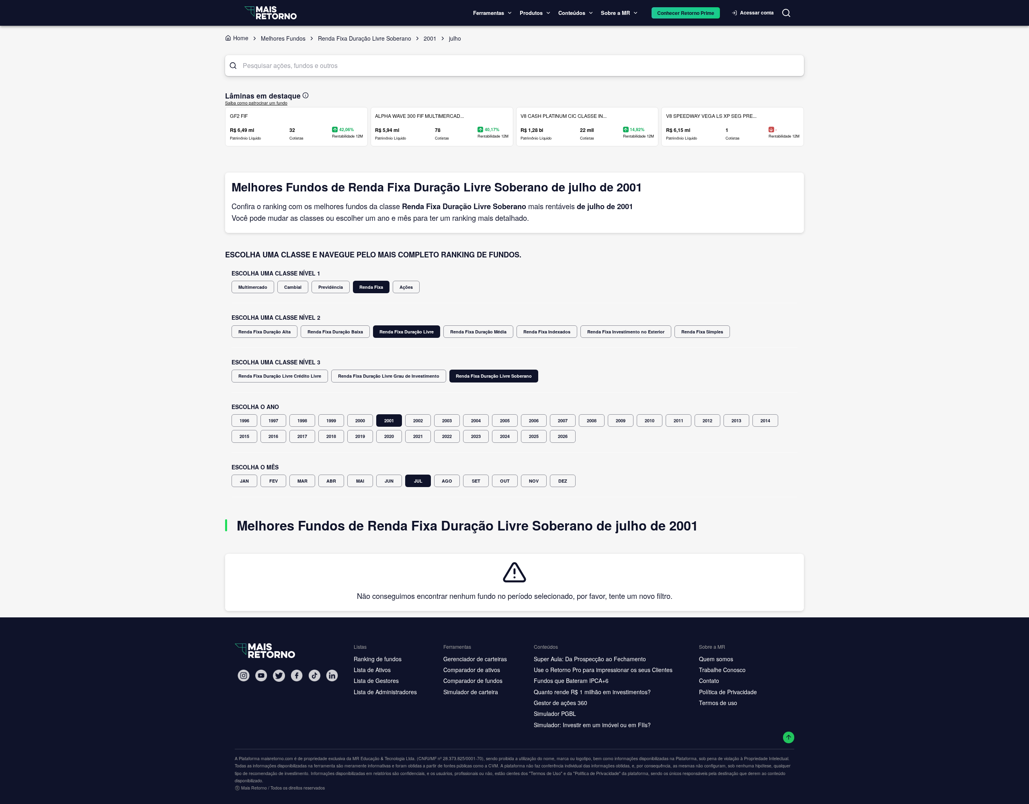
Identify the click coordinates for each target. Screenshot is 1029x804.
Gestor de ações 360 (560, 703)
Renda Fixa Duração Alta (264, 332)
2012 (707, 420)
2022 (447, 436)
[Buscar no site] (786, 13)
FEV (273, 481)
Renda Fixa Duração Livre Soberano (494, 376)
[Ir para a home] (270, 12)
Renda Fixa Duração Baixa (335, 332)
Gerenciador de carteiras (475, 659)
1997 (273, 420)
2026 (563, 436)
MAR (302, 481)
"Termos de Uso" (545, 773)
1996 (244, 420)
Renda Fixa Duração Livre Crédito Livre (279, 376)
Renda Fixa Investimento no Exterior (625, 332)
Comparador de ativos (471, 670)
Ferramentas (488, 12)
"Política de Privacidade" (597, 773)
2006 (534, 420)
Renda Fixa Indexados (546, 332)
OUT (505, 481)
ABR (331, 481)
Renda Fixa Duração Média (478, 332)
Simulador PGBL (555, 713)
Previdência (330, 287)
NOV (534, 481)
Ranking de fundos (378, 659)
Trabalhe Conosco (722, 670)
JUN (389, 481)
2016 (273, 436)
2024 (505, 436)
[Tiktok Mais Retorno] (314, 675)
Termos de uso (718, 703)
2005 (505, 420)
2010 (649, 420)
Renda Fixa (371, 287)
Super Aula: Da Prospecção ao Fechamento (590, 659)
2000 (360, 420)
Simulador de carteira (470, 692)
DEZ (562, 481)
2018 (331, 436)
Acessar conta (757, 12)
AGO (447, 481)
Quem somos (716, 659)
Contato (709, 681)
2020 (389, 436)
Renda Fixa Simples (702, 332)
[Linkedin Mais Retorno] (332, 675)
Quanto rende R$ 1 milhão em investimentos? (592, 692)
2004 (476, 420)
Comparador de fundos (472, 681)
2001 (389, 420)
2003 (447, 420)
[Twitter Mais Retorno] (279, 676)
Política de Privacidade (728, 692)
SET (476, 481)
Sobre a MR (615, 12)
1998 (302, 420)
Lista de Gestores (376, 681)
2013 (736, 420)
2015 (244, 436)
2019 (360, 436)
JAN (244, 481)
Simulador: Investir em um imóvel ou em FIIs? (592, 725)
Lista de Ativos (372, 670)
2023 (476, 436)
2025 (534, 436)
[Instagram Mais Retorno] (244, 675)
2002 (418, 420)
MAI (360, 481)
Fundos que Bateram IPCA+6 (571, 681)
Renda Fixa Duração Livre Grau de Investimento (388, 376)
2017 (302, 436)
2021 (418, 436)
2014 (765, 420)
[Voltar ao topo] (789, 737)
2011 (678, 420)
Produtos (531, 12)
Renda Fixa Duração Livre (406, 332)
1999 (331, 420)
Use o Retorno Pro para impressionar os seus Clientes (603, 670)
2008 (591, 420)
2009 (620, 420)
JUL (418, 481)
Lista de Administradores (385, 692)
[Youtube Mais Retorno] (261, 675)
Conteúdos (571, 12)
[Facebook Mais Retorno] (297, 675)
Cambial (292, 287)
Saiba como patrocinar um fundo (256, 103)
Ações (406, 287)
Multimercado (252, 287)
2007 (563, 420)
